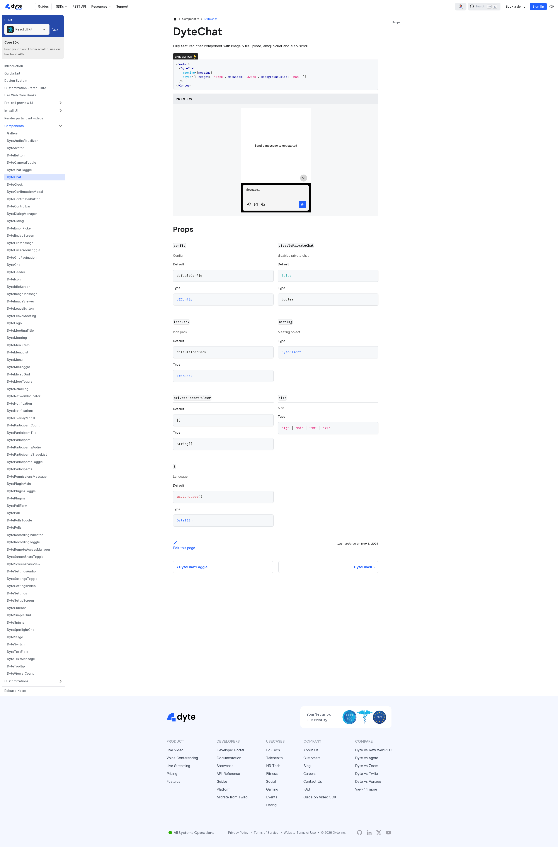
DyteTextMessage (21, 659)
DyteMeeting (17, 337)
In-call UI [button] (11, 110)
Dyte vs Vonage (368, 781)
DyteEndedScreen (20, 235)
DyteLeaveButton (20, 308)
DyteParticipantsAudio (24, 447)
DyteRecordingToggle (23, 542)
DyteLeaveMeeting (21, 316)
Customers (311, 758)
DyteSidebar (16, 608)
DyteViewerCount (20, 673)
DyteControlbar (18, 206)
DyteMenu (15, 360)
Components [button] (14, 126)
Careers (309, 773)
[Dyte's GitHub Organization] (360, 832)
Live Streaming (178, 766)
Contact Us (312, 781)
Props (396, 22)
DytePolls (14, 527)
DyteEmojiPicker (19, 228)
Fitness (272, 773)
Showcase (225, 766)
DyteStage (15, 637)
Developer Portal (230, 750)
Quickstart (12, 73)
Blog (307, 766)
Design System (15, 80)
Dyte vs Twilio (366, 773)
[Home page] (175, 19)
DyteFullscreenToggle (23, 250)
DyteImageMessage (22, 294)
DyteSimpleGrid (19, 615)
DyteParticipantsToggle (25, 462)
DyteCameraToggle (21, 162)
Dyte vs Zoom (366, 766)
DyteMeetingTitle (20, 330)
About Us (310, 750)
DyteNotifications (20, 410)
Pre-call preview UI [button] (18, 103)
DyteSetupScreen (20, 600)
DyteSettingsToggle (22, 579)
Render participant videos (23, 118)
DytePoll (13, 513)
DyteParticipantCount (23, 425)
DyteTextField (17, 651)
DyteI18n (184, 520)
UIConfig (184, 299)
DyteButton (15, 155)
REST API (79, 6)
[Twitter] (379, 833)
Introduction (13, 66)
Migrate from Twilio (232, 797)
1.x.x (55, 29)
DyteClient (291, 352)
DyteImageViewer (20, 301)
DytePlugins (16, 498)
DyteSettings (17, 593)
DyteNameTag (17, 389)
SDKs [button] (60, 6)
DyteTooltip (16, 666)
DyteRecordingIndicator (25, 535)
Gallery (12, 133)
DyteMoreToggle (19, 381)
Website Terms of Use (300, 832)
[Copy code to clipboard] (268, 275)
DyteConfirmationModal (25, 192)
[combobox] (26, 29)
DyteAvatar (15, 148)
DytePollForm (17, 506)
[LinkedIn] (369, 832)
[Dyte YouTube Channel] (388, 832)
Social (271, 781)
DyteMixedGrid (18, 374)
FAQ (306, 789)
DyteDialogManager (22, 214)
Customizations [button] (16, 681)
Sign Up (538, 6)
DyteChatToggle (19, 170)
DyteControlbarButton (23, 199)
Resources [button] (99, 6)
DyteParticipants (19, 469)
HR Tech (273, 766)
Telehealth (274, 758)
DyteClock (15, 184)
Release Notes (15, 691)
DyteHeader (16, 272)
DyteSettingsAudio (21, 571)
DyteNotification (19, 403)
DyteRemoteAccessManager (28, 549)
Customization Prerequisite (25, 88)
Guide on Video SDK (320, 797)
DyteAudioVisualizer (22, 141)
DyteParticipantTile (21, 433)
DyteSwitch (15, 644)
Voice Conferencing (182, 758)
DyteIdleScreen (18, 287)
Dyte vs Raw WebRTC (373, 750)
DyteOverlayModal (21, 418)
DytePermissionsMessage (27, 476)
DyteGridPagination (21, 257)
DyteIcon (13, 279)
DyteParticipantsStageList (27, 454)
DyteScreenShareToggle (25, 556)
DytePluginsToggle (21, 491)
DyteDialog (15, 221)
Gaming (272, 789)
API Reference (228, 773)
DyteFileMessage (20, 243)
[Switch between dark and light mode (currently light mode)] (551, 6)
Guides (43, 6)
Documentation (229, 758)
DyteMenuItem (18, 345)
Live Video (175, 750)
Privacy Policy (238, 832)
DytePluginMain (19, 483)
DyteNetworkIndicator (23, 396)
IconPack (184, 376)
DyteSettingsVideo (21, 586)
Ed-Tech (273, 750)
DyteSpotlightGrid (20, 629)
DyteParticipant (19, 440)
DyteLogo (14, 323)
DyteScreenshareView (23, 564)
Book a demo (516, 6)
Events (271, 797)
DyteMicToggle (18, 367)
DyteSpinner (16, 622)
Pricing (172, 773)
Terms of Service (266, 832)
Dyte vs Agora (366, 758)
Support (122, 6)
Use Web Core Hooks (20, 95)
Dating (271, 805)
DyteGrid (13, 264)
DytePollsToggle (19, 520)
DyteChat (14, 177)
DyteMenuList (17, 352)
